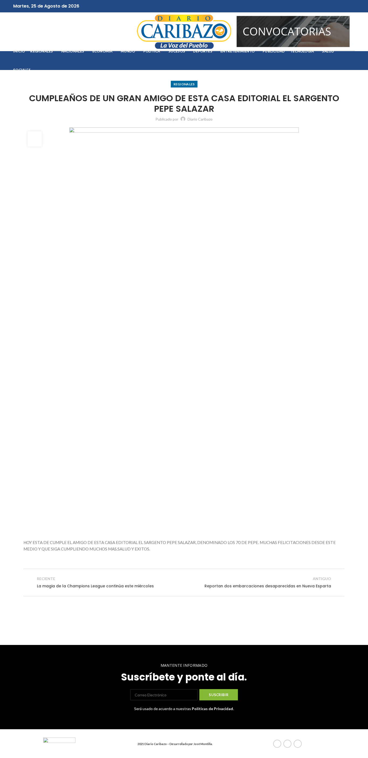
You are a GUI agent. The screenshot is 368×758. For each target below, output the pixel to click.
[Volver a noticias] (184, 582)
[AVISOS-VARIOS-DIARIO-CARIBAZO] (293, 31)
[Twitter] (184, 6)
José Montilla (202, 744)
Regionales (184, 84)
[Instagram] (190, 6)
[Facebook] (178, 6)
